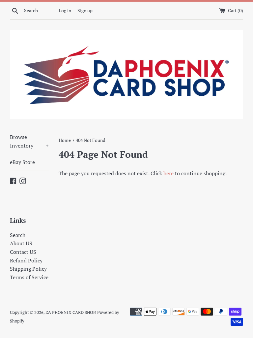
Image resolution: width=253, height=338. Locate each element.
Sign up (85, 10)
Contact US (23, 251)
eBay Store (22, 162)
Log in (65, 10)
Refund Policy (26, 260)
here (168, 173)
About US (21, 243)
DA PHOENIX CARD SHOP (70, 312)
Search (17, 235)
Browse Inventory (29, 141)
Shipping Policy (28, 268)
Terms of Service (29, 277)
